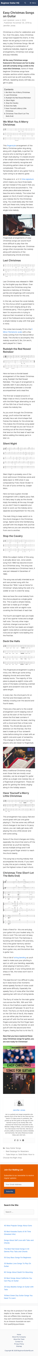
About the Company (19, 1337)
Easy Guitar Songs (13, 1148)
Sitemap (19, 1346)
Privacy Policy (19, 1344)
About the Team (19, 1339)
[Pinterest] (23, 1140)
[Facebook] (15, 1140)
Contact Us (19, 1341)
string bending (20, 958)
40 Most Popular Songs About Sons (18, 1226)
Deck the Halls (11, 106)
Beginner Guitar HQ (10, 3)
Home (19, 1334)
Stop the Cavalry (12, 103)
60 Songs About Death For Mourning (18, 1272)
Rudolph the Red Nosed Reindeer (18, 98)
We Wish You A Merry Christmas (18, 92)
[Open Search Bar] (25, 3)
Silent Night (10, 100)
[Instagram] (18, 1140)
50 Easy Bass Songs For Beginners (17, 1257)
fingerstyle (11, 146)
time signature (28, 179)
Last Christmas (11, 95)
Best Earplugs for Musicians (17, 1151)
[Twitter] (20, 1140)
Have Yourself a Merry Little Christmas (16, 109)
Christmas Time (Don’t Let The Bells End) (17, 115)
